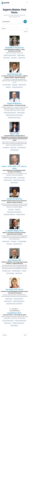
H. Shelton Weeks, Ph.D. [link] (14, 231)
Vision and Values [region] (7, 84)
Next (25, 335)
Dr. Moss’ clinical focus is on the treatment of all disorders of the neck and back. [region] (14, 174)
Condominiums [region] (5, 241)
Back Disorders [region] (14, 182)
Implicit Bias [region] (13, 147)
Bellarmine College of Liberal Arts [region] (14, 53)
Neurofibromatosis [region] (16, 270)
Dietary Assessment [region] (18, 298)
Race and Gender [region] (21, 147)
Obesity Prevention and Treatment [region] (14, 303)
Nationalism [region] (14, 57)
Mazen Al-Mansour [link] (14, 103)
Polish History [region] (6, 57)
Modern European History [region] (10, 55)
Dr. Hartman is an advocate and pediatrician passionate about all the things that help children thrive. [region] (14, 80)
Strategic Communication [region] (18, 323)
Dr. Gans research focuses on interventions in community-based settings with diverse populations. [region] (14, 295)
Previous (5, 335)
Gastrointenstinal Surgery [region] (10, 112)
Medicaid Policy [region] (22, 84)
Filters (25, 31)
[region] (14, 50)
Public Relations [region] (14, 325)
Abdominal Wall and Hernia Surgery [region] (14, 115)
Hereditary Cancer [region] (6, 270)
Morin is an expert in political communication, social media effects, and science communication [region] (14, 317)
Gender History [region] (21, 57)
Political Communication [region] (20, 320)
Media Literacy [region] (7, 323)
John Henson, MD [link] (14, 260)
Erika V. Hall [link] (14, 134)
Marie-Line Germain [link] (14, 199)
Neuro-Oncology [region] (10, 273)
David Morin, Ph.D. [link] (14, 313)
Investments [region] (14, 241)
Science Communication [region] (8, 320)
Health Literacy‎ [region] (9, 298)
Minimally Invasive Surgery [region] (14, 117)
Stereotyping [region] (6, 147)
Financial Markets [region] (22, 241)
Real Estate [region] (9, 244)
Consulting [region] (10, 209)
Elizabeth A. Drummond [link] (14, 47)
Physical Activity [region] (8, 301)
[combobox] (13, 21)
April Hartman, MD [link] (14, 74)
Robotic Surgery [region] (20, 112)
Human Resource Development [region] (14, 212)
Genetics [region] (24, 270)
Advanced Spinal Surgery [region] (19, 180)
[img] (14, 41)
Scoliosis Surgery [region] (8, 180)
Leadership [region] (14, 84)
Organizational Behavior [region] (9, 214)
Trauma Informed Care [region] (17, 87)
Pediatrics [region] (8, 87)
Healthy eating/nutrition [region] (18, 301)
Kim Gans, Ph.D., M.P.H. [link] (14, 289)
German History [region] (20, 55)
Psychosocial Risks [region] (20, 214)
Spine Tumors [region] (19, 273)
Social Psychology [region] (14, 150)
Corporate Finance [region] (17, 244)
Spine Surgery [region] (21, 177)
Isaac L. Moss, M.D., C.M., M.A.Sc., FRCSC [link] (14, 167)
